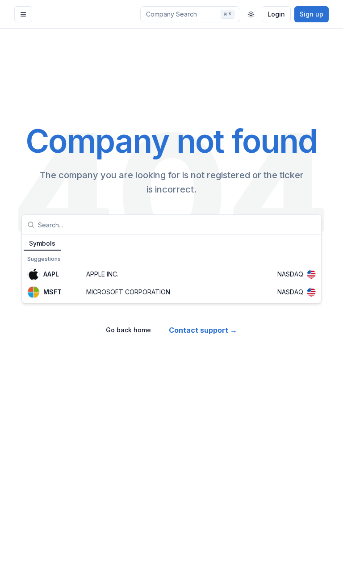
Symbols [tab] (42, 243)
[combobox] (177, 224)
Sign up (311, 14)
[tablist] (171, 243)
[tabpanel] (171, 277)
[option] (171, 274)
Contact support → (203, 330)
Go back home (128, 330)
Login (276, 14)
